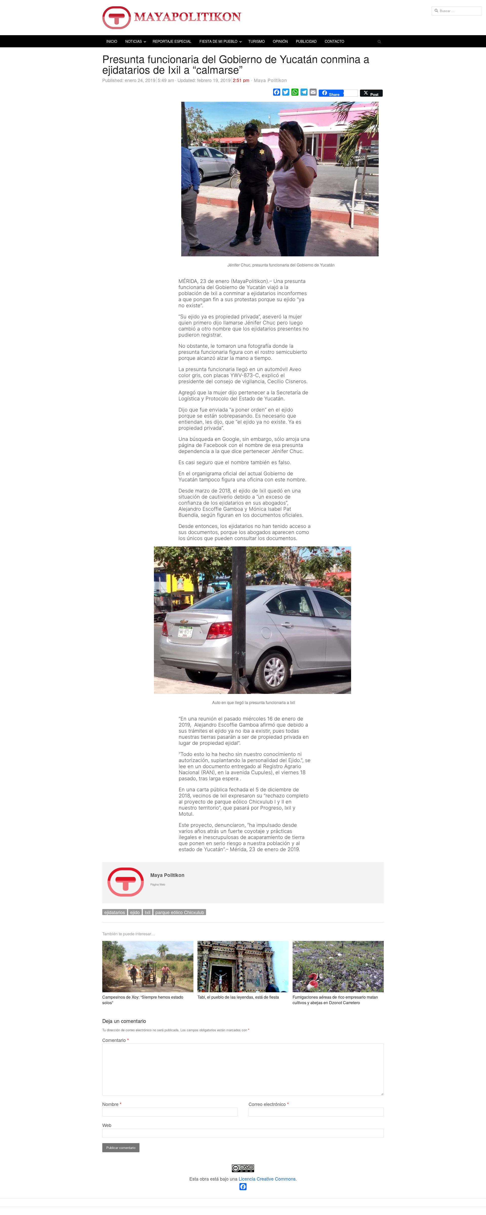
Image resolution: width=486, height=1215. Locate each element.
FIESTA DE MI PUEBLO (218, 41)
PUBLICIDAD (306, 41)
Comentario (115, 1040)
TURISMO (256, 41)
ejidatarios (114, 912)
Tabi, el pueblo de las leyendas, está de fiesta (238, 997)
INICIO (111, 41)
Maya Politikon (167, 875)
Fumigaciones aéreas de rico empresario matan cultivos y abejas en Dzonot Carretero (335, 999)
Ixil (147, 912)
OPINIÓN (280, 41)
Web (106, 1125)
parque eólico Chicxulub (179, 912)
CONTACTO (334, 41)
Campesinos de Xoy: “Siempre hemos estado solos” (142, 999)
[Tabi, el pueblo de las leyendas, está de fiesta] (243, 945)
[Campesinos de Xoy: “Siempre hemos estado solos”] (147, 945)
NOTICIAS (133, 41)
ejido (135, 912)
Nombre (112, 1104)
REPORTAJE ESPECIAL (172, 41)
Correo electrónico (269, 1104)
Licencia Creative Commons (267, 1178)
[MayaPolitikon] (243, 17)
